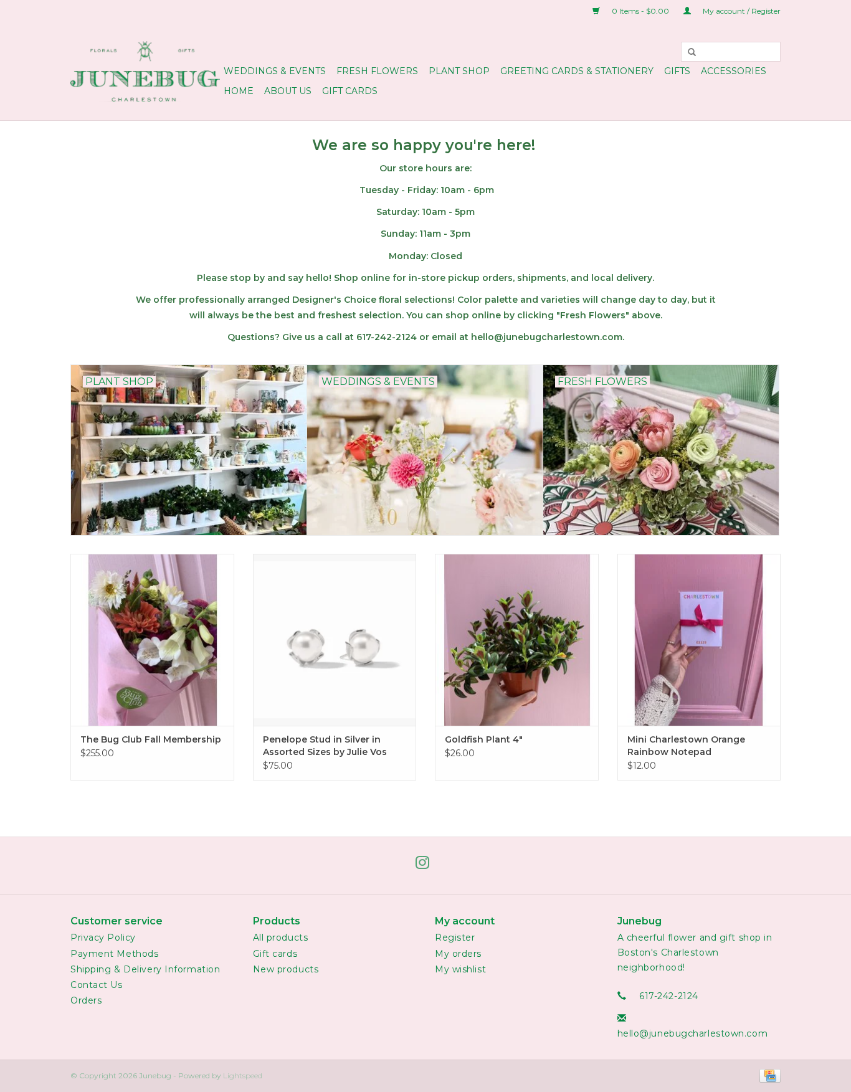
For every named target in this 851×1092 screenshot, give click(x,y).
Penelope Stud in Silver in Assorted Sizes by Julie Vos (325, 745)
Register (455, 937)
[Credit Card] (768, 1075)
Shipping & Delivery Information (145, 969)
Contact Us (96, 984)
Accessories (733, 71)
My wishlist (460, 969)
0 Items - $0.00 (640, 11)
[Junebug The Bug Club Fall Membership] (152, 639)
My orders (458, 953)
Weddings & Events (275, 71)
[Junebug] (145, 71)
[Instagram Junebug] (425, 865)
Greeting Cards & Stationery (577, 71)
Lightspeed (242, 1075)
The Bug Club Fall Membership (150, 739)
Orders (86, 1000)
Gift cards (350, 91)
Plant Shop (459, 71)
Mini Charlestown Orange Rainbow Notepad (686, 745)
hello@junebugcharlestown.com (692, 1033)
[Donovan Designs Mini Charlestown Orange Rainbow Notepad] (699, 639)
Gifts (677, 71)
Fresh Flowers (377, 71)
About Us (287, 91)
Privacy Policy (103, 937)
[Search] (692, 52)
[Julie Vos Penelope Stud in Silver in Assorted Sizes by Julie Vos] (335, 639)
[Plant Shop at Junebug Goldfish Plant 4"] (517, 639)
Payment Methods (114, 953)
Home (239, 91)
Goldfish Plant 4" (484, 739)
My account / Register (741, 11)
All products (280, 937)
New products (286, 969)
